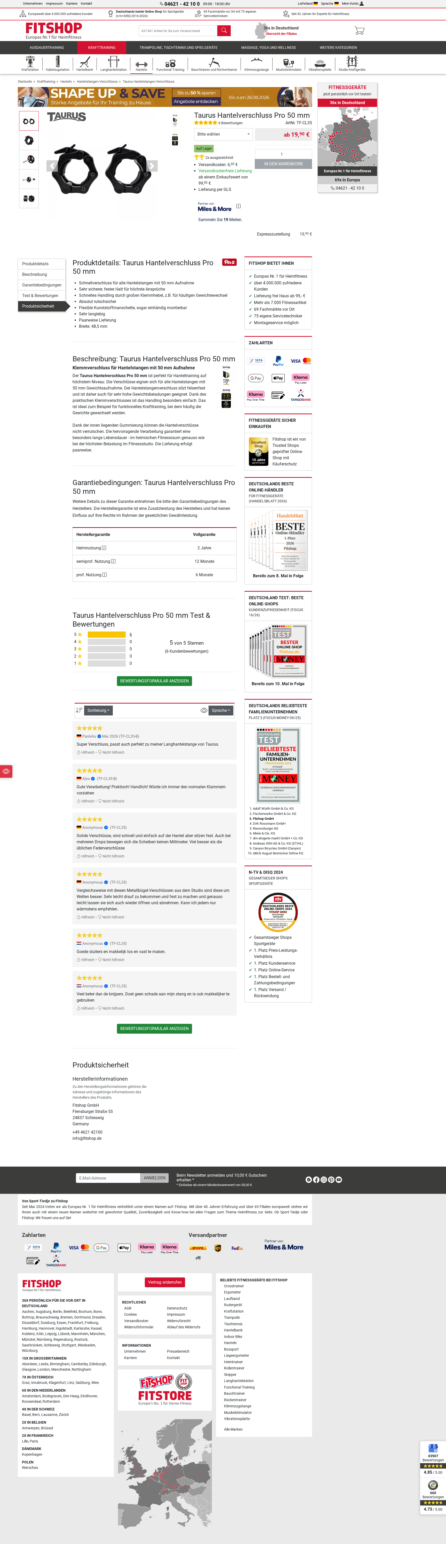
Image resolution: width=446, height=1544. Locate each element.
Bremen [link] (66, 1317)
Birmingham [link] (59, 1364)
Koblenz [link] (28, 1334)
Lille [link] (25, 1441)
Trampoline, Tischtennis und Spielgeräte (179, 47)
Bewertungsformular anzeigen (154, 681)
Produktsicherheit (38, 306)
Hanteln (66, 81)
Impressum (54, 3)
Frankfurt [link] (75, 1323)
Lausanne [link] (49, 1415)
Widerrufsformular (139, 1327)
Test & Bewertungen (40, 295)
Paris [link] (34, 1441)
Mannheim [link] (79, 1334)
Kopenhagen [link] (32, 1454)
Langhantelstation (239, 1381)
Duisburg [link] (48, 1323)
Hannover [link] (46, 1328)
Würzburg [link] (30, 1350)
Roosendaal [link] (31, 1401)
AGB (127, 1308)
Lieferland (305, 3)
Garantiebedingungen (41, 285)
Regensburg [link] (63, 1339)
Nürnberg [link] (44, 1339)
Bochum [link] (85, 1311)
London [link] (43, 1369)
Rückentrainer (235, 1400)
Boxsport (231, 1349)
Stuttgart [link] (68, 1345)
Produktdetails (35, 263)
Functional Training (239, 1387)
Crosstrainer (234, 1286)
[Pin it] (229, 261)
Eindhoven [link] (89, 1396)
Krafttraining (102, 47)
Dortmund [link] (82, 1317)
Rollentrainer (234, 1368)
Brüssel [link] (47, 1428)
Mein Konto (350, 3)
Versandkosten (136, 1321)
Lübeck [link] (64, 1334)
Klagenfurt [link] (57, 1383)
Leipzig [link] (51, 1334)
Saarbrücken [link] (32, 1345)
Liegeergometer (236, 1355)
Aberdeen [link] (29, 1364)
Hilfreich (87, 752)
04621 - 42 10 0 (349, 188)
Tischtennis (233, 1324)
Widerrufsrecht (179, 1321)
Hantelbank (233, 1330)
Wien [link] (95, 1383)
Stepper (230, 1375)
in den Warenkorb (283, 163)
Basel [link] (26, 1415)
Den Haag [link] (71, 1396)
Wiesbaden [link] (86, 1345)
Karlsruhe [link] (81, 1328)
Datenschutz (177, 1308)
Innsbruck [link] (39, 1383)
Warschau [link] (30, 1467)
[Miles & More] (284, 1244)
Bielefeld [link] (70, 1311)
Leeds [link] (43, 1364)
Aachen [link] (28, 1311)
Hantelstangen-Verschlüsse (97, 81)
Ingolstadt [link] (64, 1328)
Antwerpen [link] (30, 1428)
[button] (29, 120)
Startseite (25, 81)
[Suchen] (224, 30)
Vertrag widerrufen (165, 1282)
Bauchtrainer (234, 1393)
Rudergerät (233, 1305)
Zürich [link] (64, 1415)
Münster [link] (28, 1339)
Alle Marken (233, 1429)
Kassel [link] (96, 1328)
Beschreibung (34, 274)
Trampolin (232, 1317)
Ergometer (232, 1292)
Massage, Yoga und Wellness (268, 47)
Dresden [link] (98, 1317)
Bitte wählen (208, 134)
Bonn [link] (97, 1311)
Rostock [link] (80, 1339)
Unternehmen (33, 3)
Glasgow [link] (29, 1369)
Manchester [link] (60, 1369)
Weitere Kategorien (338, 47)
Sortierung (96, 710)
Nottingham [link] (81, 1369)
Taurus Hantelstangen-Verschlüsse (148, 81)
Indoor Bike (233, 1337)
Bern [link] (36, 1415)
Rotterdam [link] (51, 1401)
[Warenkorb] (361, 31)
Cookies (130, 1314)
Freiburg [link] (91, 1323)
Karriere (71, 3)
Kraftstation (234, 1311)
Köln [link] (40, 1334)
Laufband (232, 1299)
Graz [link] (26, 1383)
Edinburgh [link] (97, 1364)
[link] (255, 361)
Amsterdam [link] (31, 1396)
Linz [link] (70, 1383)
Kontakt (86, 3)
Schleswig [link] (52, 1345)
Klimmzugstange (237, 1406)
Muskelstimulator (238, 1412)
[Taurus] (66, 116)
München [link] (97, 1334)
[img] (238, 206)
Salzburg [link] (83, 1383)
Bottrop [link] (28, 1317)
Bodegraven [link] (52, 1396)
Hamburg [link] (29, 1328)
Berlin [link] (57, 1311)
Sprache (327, 3)
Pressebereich (178, 1351)
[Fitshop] (54, 30)
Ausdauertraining (47, 47)
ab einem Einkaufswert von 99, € (225, 177)
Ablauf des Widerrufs (183, 1327)
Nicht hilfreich (113, 752)
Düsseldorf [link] (30, 1323)
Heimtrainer (233, 1362)
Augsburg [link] (43, 1311)
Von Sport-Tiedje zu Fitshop (45, 1201)
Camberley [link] (79, 1364)
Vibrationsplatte (237, 1419)
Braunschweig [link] (47, 1317)
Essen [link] (61, 1323)
